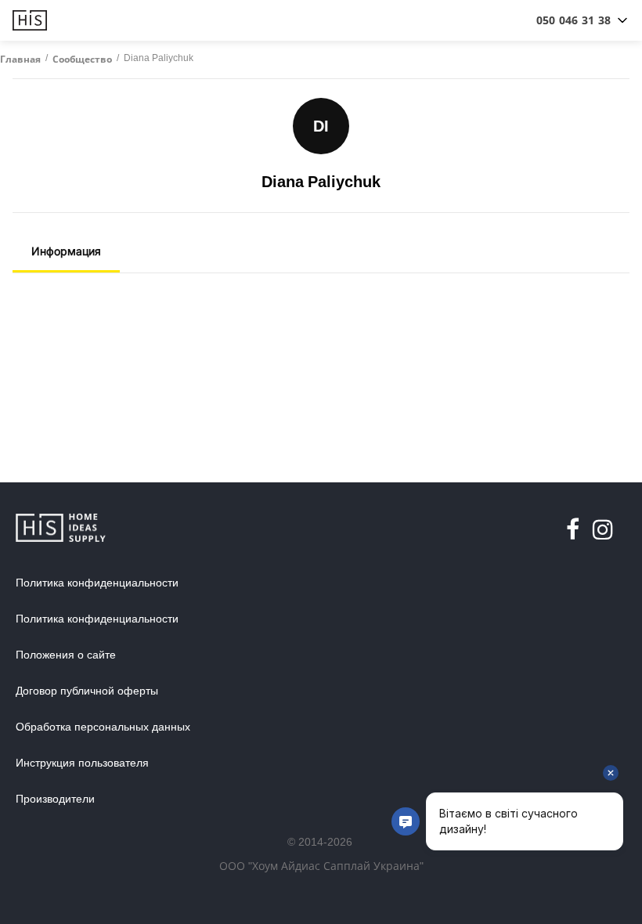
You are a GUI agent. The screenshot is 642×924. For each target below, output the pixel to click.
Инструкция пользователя (82, 762)
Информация (66, 251)
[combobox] (573, 20)
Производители (55, 798)
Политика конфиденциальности (97, 582)
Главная (20, 59)
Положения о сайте (66, 654)
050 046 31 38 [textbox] (573, 20)
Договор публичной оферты (87, 690)
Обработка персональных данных (103, 726)
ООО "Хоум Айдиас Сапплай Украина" (321, 865)
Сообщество (82, 59)
